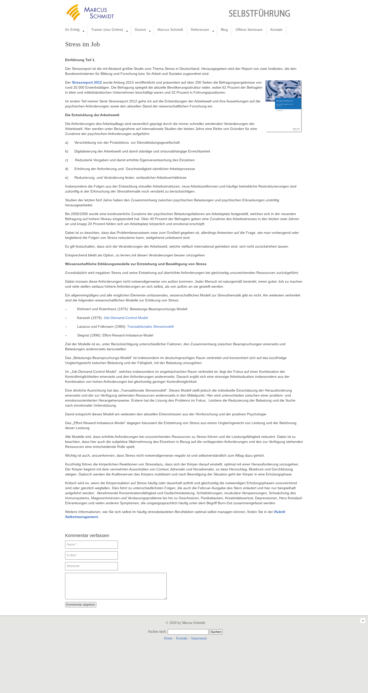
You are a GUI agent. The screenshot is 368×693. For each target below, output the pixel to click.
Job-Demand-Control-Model (126, 318)
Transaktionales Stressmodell (150, 326)
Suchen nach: (157, 631)
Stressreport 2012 (87, 82)
